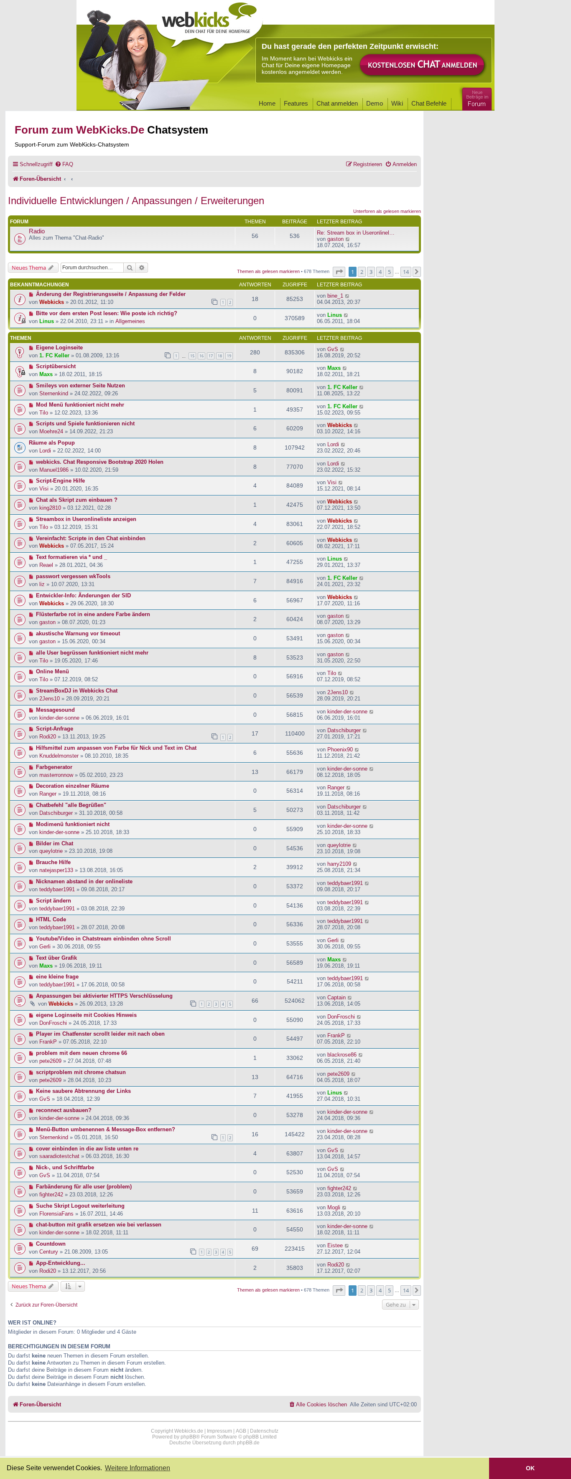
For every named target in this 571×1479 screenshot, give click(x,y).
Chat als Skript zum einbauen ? (76, 500)
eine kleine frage (57, 976)
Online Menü (52, 671)
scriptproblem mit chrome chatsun (81, 1072)
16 (201, 356)
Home (267, 103)
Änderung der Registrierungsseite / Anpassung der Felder (111, 294)
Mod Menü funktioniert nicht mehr (80, 405)
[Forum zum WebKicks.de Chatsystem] (476, 97)
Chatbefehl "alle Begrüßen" (71, 805)
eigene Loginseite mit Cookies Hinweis (86, 1015)
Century (48, 1252)
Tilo (43, 413)
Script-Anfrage (54, 729)
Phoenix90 (340, 749)
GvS (332, 349)
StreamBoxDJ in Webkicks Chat (76, 691)
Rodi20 (47, 736)
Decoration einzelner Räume (72, 786)
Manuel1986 (54, 470)
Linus (46, 321)
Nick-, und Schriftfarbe (65, 1167)
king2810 (50, 508)
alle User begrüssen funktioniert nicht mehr (92, 653)
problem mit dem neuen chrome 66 (81, 1053)
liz (42, 584)
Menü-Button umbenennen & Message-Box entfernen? (105, 1129)
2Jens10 (49, 698)
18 (220, 356)
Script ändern (53, 901)
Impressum (219, 1431)
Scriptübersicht (56, 366)
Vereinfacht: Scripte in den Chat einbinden (90, 538)
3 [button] (371, 272)
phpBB (188, 1437)
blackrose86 (342, 1055)
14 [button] (406, 272)
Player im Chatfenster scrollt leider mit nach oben (100, 1034)
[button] (339, 272)
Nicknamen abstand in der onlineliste (84, 881)
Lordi (45, 450)
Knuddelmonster (59, 756)
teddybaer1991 (57, 889)
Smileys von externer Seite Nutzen (80, 385)
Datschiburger (344, 730)
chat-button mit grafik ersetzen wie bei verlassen (98, 1224)
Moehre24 (51, 431)
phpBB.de (248, 1443)
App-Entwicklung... (60, 1263)
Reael (46, 565)
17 (211, 356)
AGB (241, 1431)
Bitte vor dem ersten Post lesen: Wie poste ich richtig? (106, 313)
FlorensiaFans (56, 1214)
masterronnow (56, 775)
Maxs (46, 374)
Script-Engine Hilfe (60, 481)
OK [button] (530, 1468)
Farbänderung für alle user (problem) (84, 1186)
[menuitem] (64, 164)
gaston (335, 239)
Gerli (45, 946)
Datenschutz (264, 1431)
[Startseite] (210, 26)
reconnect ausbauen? (64, 1110)
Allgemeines (130, 321)
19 (229, 356)
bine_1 (335, 296)
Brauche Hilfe (53, 862)
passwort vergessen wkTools (73, 576)
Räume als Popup (52, 443)
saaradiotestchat (59, 1156)
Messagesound (55, 710)
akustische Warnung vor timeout (78, 633)
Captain (336, 997)
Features (296, 103)
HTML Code (51, 919)
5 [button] (389, 272)
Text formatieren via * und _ (71, 557)
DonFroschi (53, 1023)
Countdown (51, 1244)
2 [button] (361, 272)
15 (192, 356)
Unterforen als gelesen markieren (387, 211)
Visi (43, 488)
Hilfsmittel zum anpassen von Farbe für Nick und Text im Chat (116, 748)
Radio (37, 231)
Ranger (47, 794)
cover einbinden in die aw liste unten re (87, 1148)
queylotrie (51, 851)
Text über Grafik (56, 958)
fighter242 (51, 1194)
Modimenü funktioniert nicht (73, 824)
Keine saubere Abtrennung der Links (83, 1091)
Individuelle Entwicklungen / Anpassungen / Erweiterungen (136, 200)
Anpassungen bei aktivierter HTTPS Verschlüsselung (104, 996)
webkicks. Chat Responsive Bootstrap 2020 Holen (99, 462)
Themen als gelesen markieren (268, 271)
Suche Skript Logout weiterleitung (80, 1206)
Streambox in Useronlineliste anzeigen (86, 519)
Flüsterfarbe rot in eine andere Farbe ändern (93, 614)
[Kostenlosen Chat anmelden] (422, 65)
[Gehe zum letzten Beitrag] (347, 296)
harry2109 (339, 864)
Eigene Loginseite (59, 347)
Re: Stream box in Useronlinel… (356, 233)
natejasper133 (56, 870)
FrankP (48, 1042)
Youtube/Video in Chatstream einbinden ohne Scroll (103, 938)
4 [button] (380, 272)
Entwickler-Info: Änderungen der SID (83, 595)
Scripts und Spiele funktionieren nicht (85, 423)
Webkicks (51, 302)
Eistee (335, 1245)
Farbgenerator (54, 767)
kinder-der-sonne (59, 718)
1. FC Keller (54, 355)
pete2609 (50, 1061)
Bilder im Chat (54, 843)
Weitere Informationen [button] (137, 1467)
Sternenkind (53, 393)
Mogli (333, 1207)
